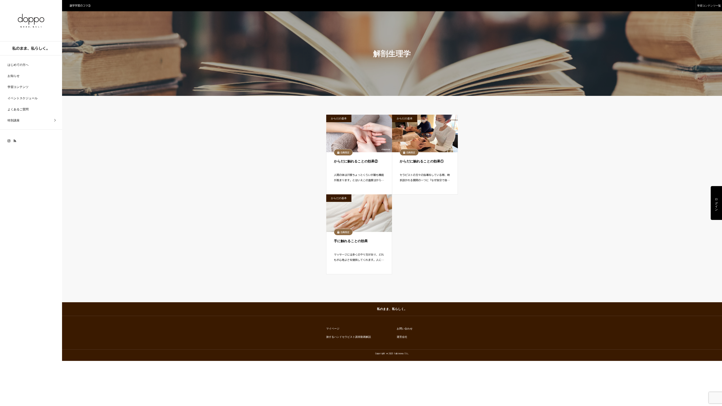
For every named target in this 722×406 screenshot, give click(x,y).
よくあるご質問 (18, 109)
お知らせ (14, 75)
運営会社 (402, 337)
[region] (31, 203)
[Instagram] (9, 140)
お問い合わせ (405, 328)
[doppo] (31, 20)
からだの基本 (339, 118)
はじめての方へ (18, 64)
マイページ (332, 328)
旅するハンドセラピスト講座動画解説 (348, 337)
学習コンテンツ (18, 87)
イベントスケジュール (23, 98)
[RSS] (14, 140)
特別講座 (14, 120)
